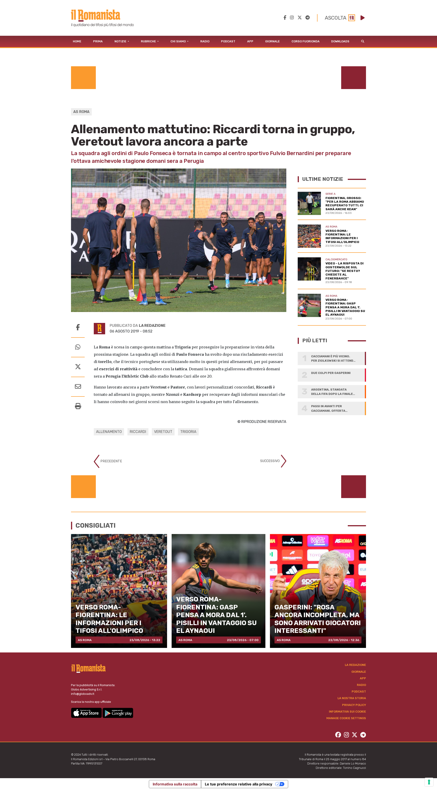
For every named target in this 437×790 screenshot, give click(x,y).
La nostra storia (352, 698)
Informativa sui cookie (347, 711)
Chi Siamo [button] (178, 41)
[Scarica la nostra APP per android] (117, 712)
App (250, 41)
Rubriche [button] (149, 41)
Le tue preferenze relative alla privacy (238, 784)
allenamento (109, 432)
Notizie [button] (120, 41)
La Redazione (355, 665)
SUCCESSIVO (270, 461)
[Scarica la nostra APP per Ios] (86, 712)
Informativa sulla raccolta (175, 784)
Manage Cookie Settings (346, 718)
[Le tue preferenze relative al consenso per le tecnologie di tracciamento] (429, 782)
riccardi (138, 432)
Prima (98, 41)
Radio (204, 41)
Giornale (272, 41)
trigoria (188, 432)
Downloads (340, 41)
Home (77, 41)
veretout (163, 432)
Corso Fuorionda (306, 41)
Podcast (228, 41)
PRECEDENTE (110, 461)
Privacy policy (354, 705)
